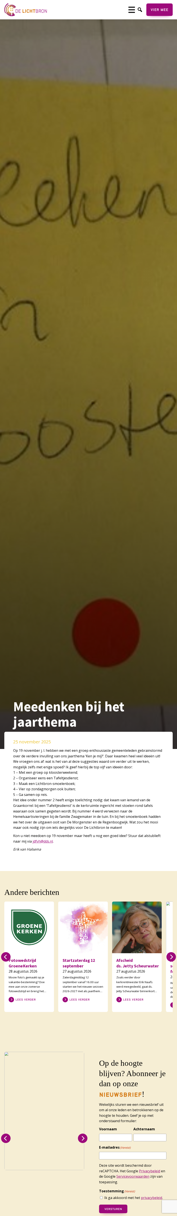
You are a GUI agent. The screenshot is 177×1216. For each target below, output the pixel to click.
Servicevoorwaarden (132, 1176)
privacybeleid (151, 1197)
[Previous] (6, 957)
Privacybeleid (149, 1171)
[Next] (171, 957)
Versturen (113, 1209)
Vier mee (159, 9)
